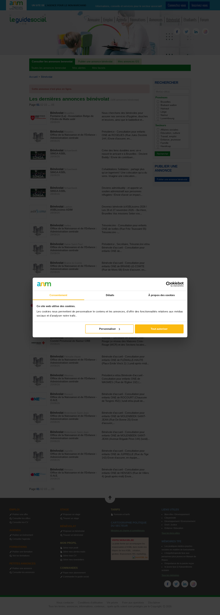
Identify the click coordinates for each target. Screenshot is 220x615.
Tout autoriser (159, 328)
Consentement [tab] (58, 295)
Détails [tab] (110, 295)
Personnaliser (107, 328)
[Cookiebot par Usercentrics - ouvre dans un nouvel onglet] (168, 284)
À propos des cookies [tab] (161, 295)
